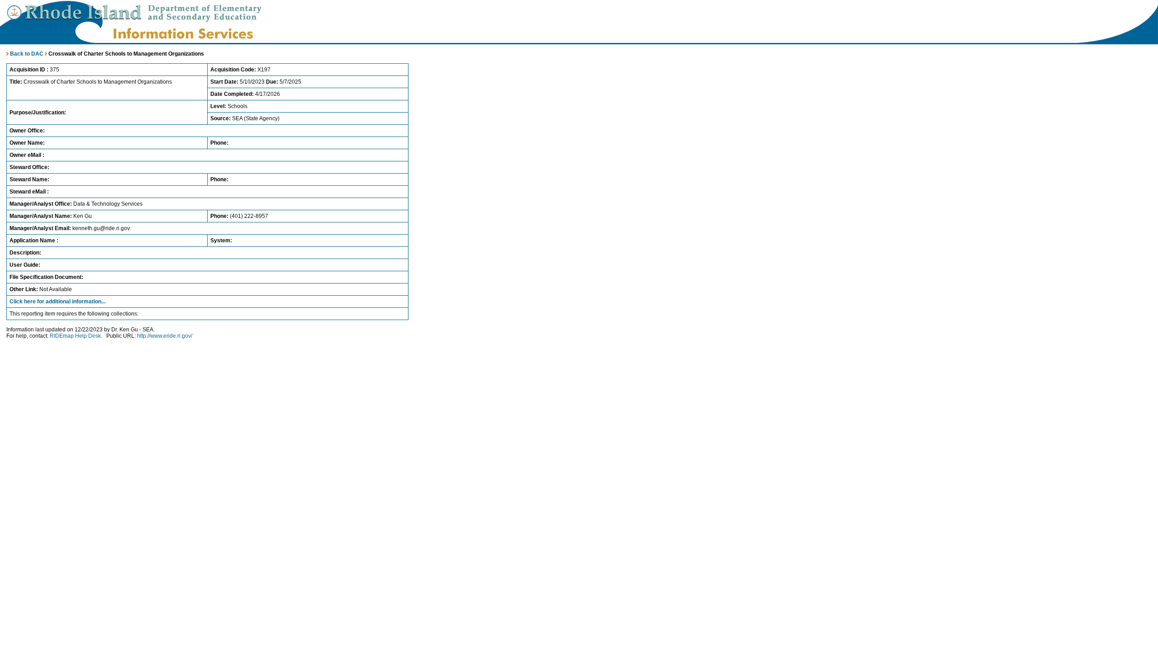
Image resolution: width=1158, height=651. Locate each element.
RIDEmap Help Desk (75, 336)
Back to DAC (26, 54)
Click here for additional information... (57, 301)
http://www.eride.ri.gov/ (164, 336)
